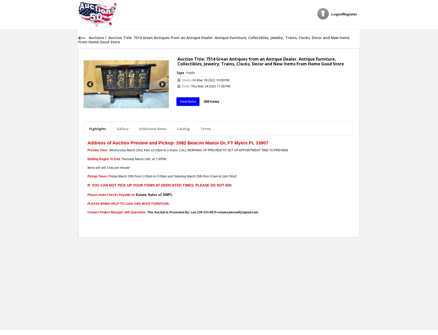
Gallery (123, 128)
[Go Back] (83, 37)
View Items (188, 101)
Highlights (97, 128)
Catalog (183, 128)
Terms (205, 128)
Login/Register (344, 14)
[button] (90, 84)
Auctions (97, 37)
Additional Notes (153, 128)
